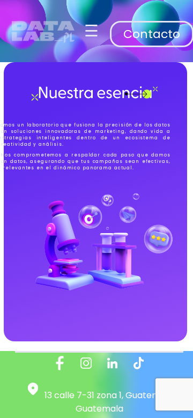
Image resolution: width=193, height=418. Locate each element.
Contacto (151, 34)
